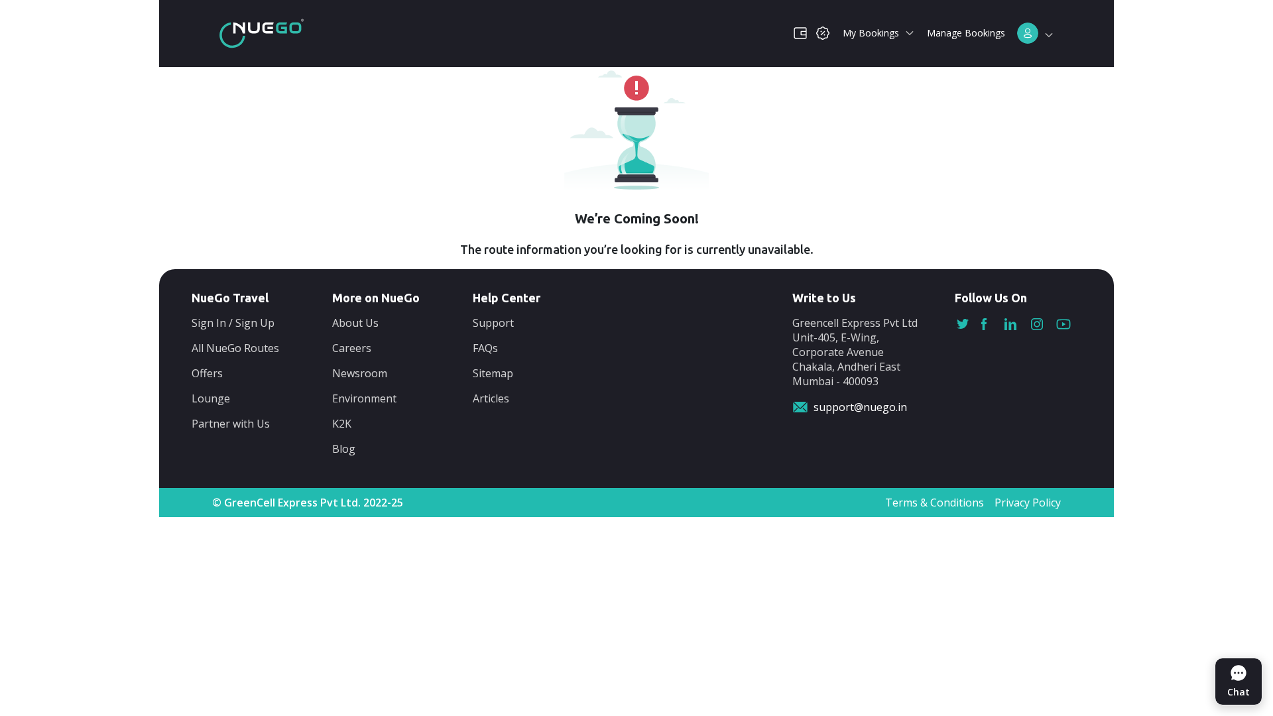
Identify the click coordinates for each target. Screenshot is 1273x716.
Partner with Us (231, 423)
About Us (355, 323)
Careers (351, 348)
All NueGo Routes (235, 348)
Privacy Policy (1028, 502)
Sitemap (493, 373)
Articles (491, 398)
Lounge (211, 398)
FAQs (485, 348)
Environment (364, 398)
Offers (207, 373)
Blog (343, 449)
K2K (341, 423)
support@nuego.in (860, 407)
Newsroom (359, 373)
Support (493, 323)
